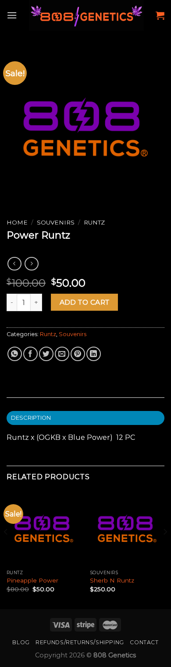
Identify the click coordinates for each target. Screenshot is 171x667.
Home (17, 222)
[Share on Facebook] (30, 354)
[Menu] (12, 15)
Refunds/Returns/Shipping (80, 642)
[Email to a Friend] (62, 354)
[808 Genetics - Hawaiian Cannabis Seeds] (86, 15)
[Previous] (6, 549)
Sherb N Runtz (112, 580)
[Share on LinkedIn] (93, 354)
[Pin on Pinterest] (78, 354)
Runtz (94, 222)
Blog (20, 642)
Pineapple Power (32, 580)
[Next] (164, 549)
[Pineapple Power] (44, 528)
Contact (144, 642)
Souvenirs (56, 222)
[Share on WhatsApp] (14, 354)
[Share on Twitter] (46, 354)
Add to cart (85, 302)
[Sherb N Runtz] (127, 528)
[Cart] (160, 15)
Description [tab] (31, 417)
